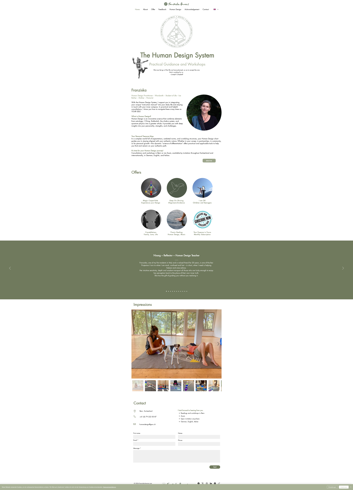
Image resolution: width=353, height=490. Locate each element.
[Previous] (10, 268)
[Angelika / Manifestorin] (178, 291)
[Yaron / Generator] (174, 291)
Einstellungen (332, 487)
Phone (180, 440)
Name (180, 433)
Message (136, 448)
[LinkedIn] (211, 483)
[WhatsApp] (207, 483)
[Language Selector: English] (216, 9)
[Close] (351, 487)
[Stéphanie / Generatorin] (170, 291)
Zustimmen (343, 487)
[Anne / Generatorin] (172, 291)
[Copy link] (219, 483)
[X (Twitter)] (203, 483)
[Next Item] (218, 344)
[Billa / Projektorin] (184, 291)
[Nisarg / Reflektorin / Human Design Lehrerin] (166, 291)
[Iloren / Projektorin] (176, 291)
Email (135, 440)
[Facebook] (198, 483)
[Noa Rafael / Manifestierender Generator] (168, 291)
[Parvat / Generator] (182, 291)
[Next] (343, 268)
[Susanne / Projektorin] (180, 291)
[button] (209, 160)
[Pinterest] (215, 483)
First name (136, 433)
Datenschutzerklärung (109, 487)
